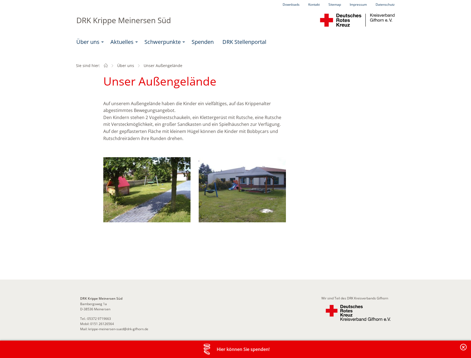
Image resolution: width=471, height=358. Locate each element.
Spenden (203, 41)
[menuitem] (89, 42)
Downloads (291, 4)
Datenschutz (385, 4)
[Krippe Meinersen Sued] (106, 65)
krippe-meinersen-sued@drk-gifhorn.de (118, 329)
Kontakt (314, 4)
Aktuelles (122, 41)
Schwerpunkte (162, 41)
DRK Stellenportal (244, 41)
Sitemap (334, 4)
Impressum (358, 4)
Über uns (87, 41)
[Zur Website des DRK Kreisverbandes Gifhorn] (358, 313)
